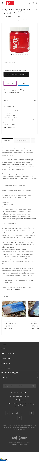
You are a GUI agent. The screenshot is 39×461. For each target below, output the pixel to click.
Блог (3, 349)
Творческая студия (10, 373)
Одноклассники (22, 413)
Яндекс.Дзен (32, 413)
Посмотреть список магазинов (16, 74)
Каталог (5, 344)
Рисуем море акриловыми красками (10, 325)
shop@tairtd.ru (21, 400)
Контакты (6, 363)
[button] (11, 55)
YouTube (17, 413)
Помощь (5, 377)
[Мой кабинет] (36, 3)
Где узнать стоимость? (11, 92)
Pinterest (20, 418)
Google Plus (27, 413)
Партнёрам (6, 358)
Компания (6, 368)
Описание (7, 140)
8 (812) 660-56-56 (20, 392)
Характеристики (22, 140)
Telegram (12, 413)
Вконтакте (7, 413)
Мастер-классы (8, 353)
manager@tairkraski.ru (21, 396)
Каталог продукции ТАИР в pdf (15, 90)
